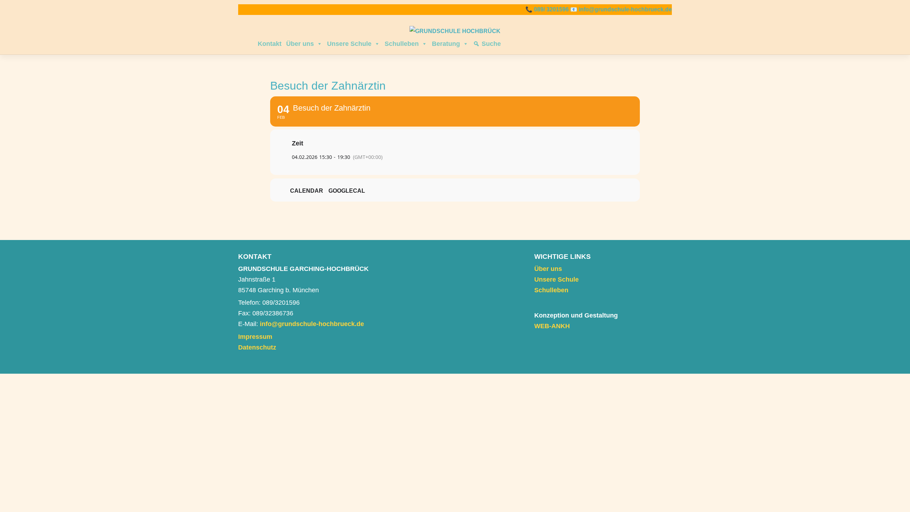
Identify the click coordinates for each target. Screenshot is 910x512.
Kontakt (270, 43)
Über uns (300, 43)
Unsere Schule (349, 43)
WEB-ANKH (552, 326)
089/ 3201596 (551, 9)
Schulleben (402, 43)
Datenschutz (257, 347)
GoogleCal (346, 191)
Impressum (255, 336)
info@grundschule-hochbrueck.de (625, 9)
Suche (491, 43)
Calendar (306, 191)
